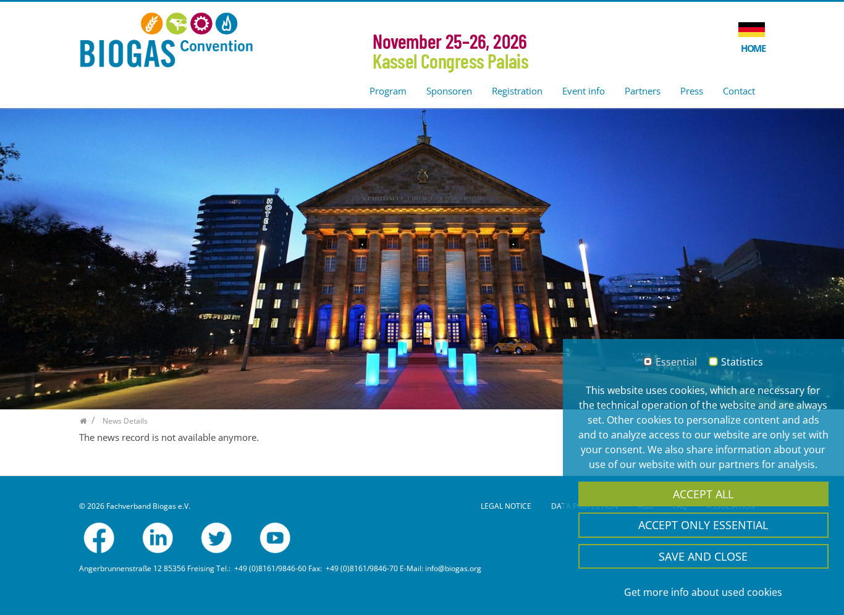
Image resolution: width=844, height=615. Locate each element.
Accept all (703, 494)
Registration (517, 91)
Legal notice (506, 506)
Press (691, 91)
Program (388, 91)
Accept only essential (703, 524)
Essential (676, 362)
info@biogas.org (453, 568)
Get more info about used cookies (703, 592)
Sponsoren (449, 91)
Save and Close (703, 556)
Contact (739, 91)
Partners (642, 91)
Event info (583, 91)
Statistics (742, 362)
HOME (753, 48)
